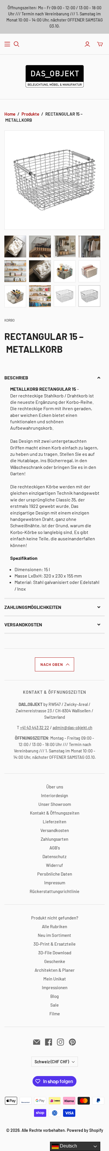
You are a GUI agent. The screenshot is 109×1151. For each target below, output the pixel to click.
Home (9, 113)
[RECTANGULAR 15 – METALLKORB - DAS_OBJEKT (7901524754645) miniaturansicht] (15, 246)
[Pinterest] (72, 1042)
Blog (54, 996)
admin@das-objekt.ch (72, 727)
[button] (54, 378)
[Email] (36, 1042)
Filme (54, 1013)
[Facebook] (48, 1042)
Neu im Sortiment (54, 935)
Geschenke (54, 961)
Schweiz (52, 1061)
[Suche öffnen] (16, 44)
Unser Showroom (54, 804)
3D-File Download (54, 952)
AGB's (54, 847)
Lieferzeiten (54, 821)
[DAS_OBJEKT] (55, 75)
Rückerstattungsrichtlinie (54, 891)
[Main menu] (7, 44)
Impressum (54, 882)
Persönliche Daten (54, 873)
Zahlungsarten (54, 839)
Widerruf (54, 865)
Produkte (30, 113)
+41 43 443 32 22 (34, 727)
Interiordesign (54, 795)
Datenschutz (54, 856)
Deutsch (68, 1145)
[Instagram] (60, 1042)
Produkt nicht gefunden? (54, 917)
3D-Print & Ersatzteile (54, 943)
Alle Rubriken (54, 926)
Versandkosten (54, 830)
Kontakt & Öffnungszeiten (54, 812)
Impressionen (54, 987)
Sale (54, 1004)
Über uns (54, 786)
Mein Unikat (54, 978)
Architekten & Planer (55, 970)
